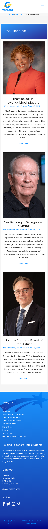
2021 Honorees (9, 106)
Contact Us (7, 433)
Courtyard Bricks (9, 423)
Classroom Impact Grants (13, 414)
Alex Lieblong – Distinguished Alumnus (24, 224)
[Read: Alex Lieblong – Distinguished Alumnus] (24, 185)
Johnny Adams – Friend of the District (24, 342)
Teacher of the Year (11, 417)
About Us (6, 411)
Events (5, 430)
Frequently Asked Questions (14, 436)
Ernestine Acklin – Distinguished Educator (24, 101)
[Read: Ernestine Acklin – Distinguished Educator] (24, 68)
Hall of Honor (21, 106)
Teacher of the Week (11, 420)
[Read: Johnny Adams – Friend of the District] (24, 304)
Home (4, 408)
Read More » (24, 144)
